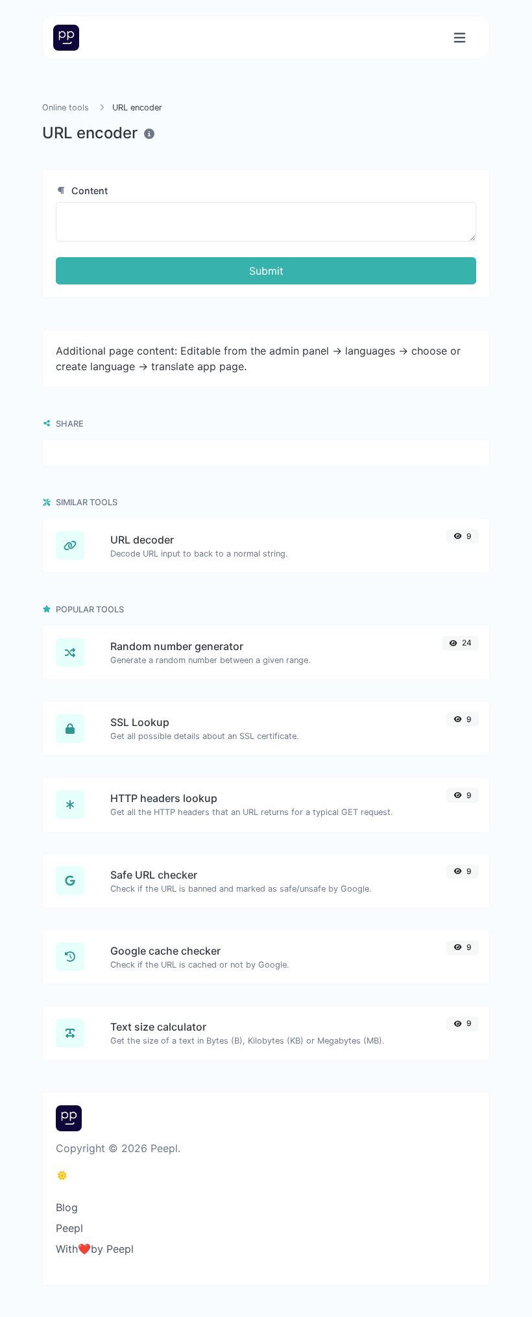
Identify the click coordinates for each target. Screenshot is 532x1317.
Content (88, 190)
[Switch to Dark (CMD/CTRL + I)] (62, 1175)
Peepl (69, 1228)
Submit (266, 270)
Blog (67, 1207)
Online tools (65, 107)
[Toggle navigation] (460, 38)
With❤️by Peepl (95, 1248)
